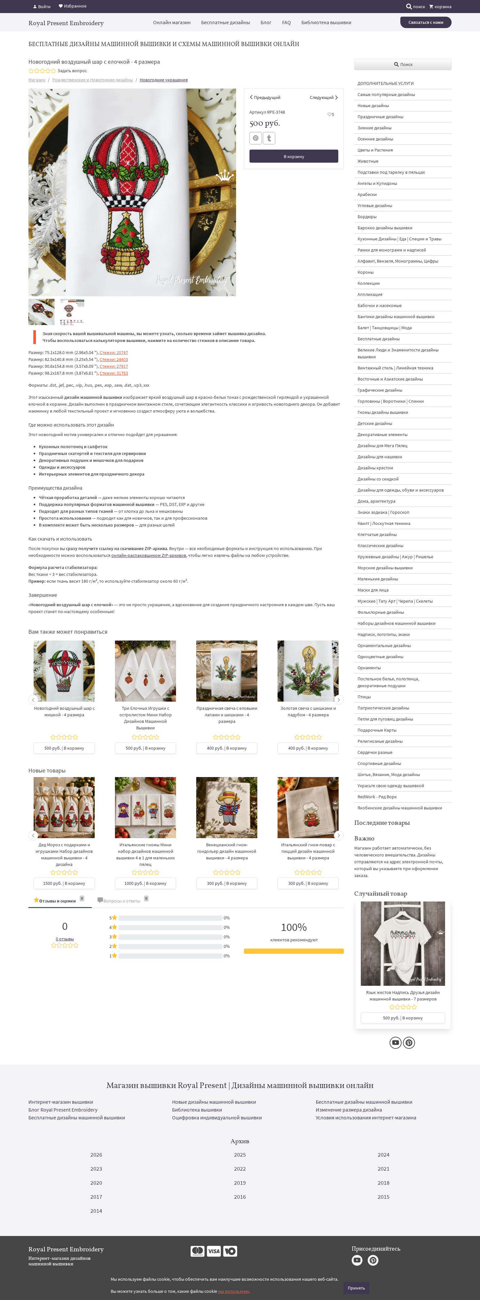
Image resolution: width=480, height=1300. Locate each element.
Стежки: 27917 (114, 366)
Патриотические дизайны (383, 708)
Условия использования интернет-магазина (366, 1117)
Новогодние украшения (164, 80)
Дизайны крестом (375, 468)
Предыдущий (267, 97)
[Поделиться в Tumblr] (269, 138)
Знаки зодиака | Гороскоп (383, 512)
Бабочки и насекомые (380, 305)
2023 (96, 1168)
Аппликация (370, 294)
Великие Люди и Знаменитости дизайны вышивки (398, 353)
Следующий (322, 97)
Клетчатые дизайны (377, 534)
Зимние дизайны (375, 128)
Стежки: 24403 (114, 359)
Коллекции (369, 283)
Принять (356, 1288)
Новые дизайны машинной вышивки (214, 1101)
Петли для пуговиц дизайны (385, 719)
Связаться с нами (425, 22)
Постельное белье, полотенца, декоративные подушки (388, 682)
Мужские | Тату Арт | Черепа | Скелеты (395, 601)
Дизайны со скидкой (378, 479)
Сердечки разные (375, 752)
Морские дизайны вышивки (385, 568)
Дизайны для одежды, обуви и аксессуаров (401, 490)
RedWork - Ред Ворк (377, 797)
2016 (240, 1196)
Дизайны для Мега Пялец (383, 445)
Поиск (406, 64)
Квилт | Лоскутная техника (384, 523)
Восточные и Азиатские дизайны (390, 379)
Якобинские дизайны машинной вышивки (400, 808)
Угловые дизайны (375, 205)
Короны (366, 272)
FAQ (286, 22)
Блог (266, 22)
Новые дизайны (373, 105)
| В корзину (64, 748)
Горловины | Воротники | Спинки (391, 401)
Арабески (367, 194)
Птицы (364, 697)
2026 (96, 1154)
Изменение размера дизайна (349, 1109)
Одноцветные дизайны (380, 656)
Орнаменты (369, 668)
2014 (96, 1210)
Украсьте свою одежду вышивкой (391, 785)
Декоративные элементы (383, 434)
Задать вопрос (72, 70)
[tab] (60, 901)
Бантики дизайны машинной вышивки (396, 316)
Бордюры (367, 216)
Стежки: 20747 (114, 352)
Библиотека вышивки (326, 22)
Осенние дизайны (375, 139)
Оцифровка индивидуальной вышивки (217, 1117)
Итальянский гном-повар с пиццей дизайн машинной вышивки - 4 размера (308, 851)
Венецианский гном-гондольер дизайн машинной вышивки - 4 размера (226, 851)
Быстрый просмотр (64, 678)
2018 (384, 1182)
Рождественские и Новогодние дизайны (92, 80)
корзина (443, 6)
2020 (96, 1182)
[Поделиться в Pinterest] (255, 138)
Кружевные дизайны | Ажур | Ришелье (395, 557)
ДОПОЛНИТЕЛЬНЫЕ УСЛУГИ (386, 83)
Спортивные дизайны (379, 763)
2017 (96, 1196)
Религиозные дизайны (380, 741)
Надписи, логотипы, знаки (384, 634)
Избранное (75, 6)
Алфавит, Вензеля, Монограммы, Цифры (398, 261)
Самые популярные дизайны (386, 94)
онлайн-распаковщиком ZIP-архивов (148, 555)
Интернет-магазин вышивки (60, 1101)
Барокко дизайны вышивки (385, 228)
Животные (368, 161)
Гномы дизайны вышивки (383, 412)
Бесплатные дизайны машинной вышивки (364, 1101)
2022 (240, 1168)
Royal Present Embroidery (66, 23)
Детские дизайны (375, 423)
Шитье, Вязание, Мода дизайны (389, 774)
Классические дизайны (380, 545)
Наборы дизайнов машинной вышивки (397, 623)
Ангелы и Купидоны (377, 183)
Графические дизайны (380, 390)
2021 (384, 1168)
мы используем (233, 1291)
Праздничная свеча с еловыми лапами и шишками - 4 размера (227, 714)
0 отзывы (65, 939)
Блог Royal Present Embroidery (62, 1109)
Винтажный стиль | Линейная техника (395, 368)
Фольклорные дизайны (381, 612)
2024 (384, 1154)
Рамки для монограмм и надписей (392, 250)
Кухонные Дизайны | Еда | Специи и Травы (399, 239)
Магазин (36, 80)
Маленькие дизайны (378, 579)
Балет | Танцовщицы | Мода (385, 328)
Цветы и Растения (375, 150)
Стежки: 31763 (114, 373)
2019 (240, 1182)
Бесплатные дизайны (225, 22)
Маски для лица (373, 590)
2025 (240, 1154)
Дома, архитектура (376, 501)
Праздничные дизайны (380, 117)
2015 (384, 1196)
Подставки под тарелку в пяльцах (391, 172)
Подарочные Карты (377, 730)
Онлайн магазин (172, 22)
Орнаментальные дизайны (384, 645)
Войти (44, 6)
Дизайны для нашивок (380, 457)
